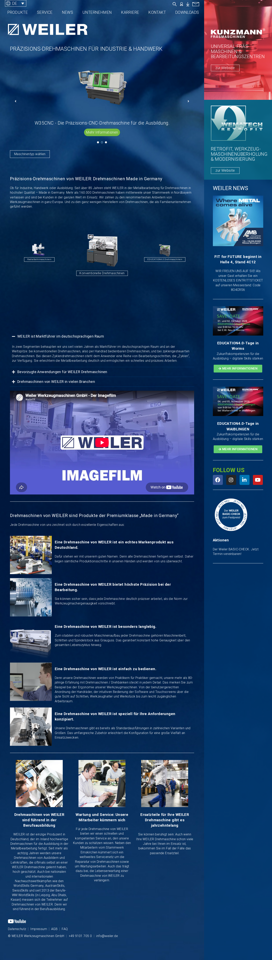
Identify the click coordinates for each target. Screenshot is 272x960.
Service (45, 12)
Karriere (130, 12)
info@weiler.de (107, 936)
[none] (29, 3)
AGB (54, 929)
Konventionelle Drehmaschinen (48, 263)
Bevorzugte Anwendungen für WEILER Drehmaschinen (62, 372)
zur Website (225, 68)
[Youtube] (258, 480)
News (67, 12)
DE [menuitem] (14, 3)
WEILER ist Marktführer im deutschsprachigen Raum (60, 336)
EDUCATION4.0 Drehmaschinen (110, 259)
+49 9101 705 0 (80, 936)
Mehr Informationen (102, 132)
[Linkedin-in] (244, 480)
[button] (102, 336)
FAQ (65, 929)
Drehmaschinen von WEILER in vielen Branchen (56, 381)
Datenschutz (17, 929)
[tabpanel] (102, 97)
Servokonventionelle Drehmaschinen (173, 259)
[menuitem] (15, 3)
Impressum (38, 929)
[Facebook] (218, 480)
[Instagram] (231, 480)
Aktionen (221, 540)
